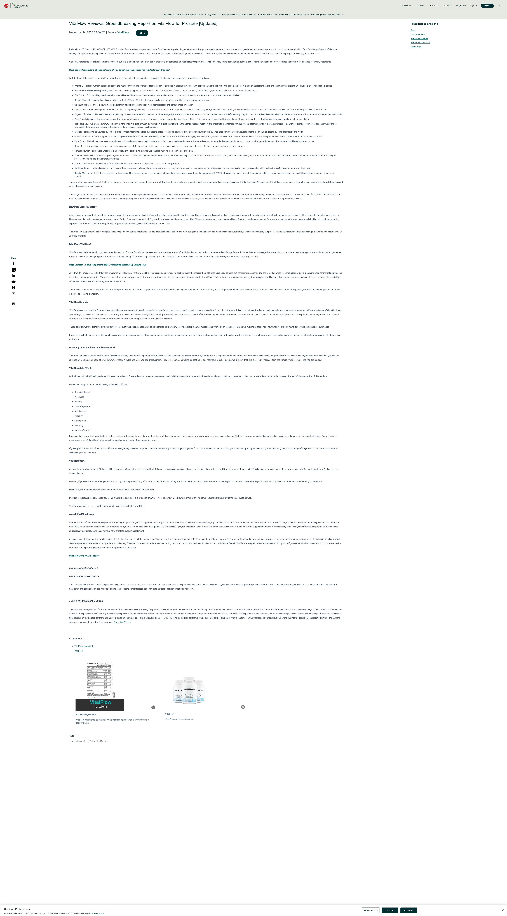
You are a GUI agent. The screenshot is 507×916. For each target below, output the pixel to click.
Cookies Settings (370, 910)
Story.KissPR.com (122, 622)
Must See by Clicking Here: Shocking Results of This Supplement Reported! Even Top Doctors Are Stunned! (119, 70)
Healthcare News (265, 14)
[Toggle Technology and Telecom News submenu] (342, 14)
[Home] (16, 5)
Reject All (390, 910)
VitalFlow (123, 32)
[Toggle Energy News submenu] (219, 14)
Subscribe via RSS (419, 38)
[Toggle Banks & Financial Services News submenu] (254, 14)
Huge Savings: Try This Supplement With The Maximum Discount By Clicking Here (107, 265)
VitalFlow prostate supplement (179, 719)
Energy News (211, 14)
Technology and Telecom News (325, 14)
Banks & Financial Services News (237, 14)
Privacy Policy (98, 913)
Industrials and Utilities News (292, 14)
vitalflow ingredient (77, 741)
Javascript (416, 46)
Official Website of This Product (84, 556)
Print (413, 30)
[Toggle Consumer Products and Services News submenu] (202, 14)
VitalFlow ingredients (84, 646)
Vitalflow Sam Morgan (98, 741)
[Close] (503, 910)
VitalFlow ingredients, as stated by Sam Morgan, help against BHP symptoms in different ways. (112, 721)
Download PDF (418, 34)
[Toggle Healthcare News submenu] (276, 14)
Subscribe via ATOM (420, 42)
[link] (407, 5)
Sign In (473, 5)
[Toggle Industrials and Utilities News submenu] (308, 14)
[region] (253, 910)
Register (487, 6)
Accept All (408, 910)
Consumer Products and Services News (181, 14)
